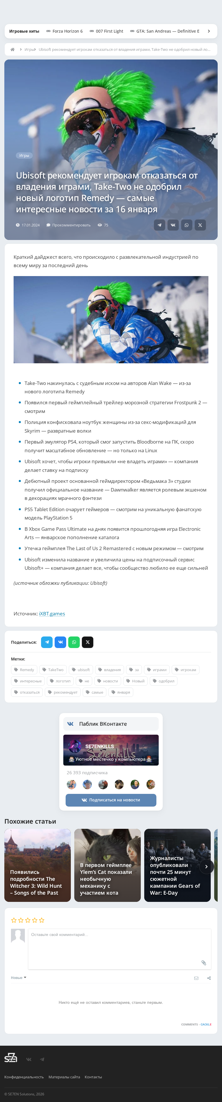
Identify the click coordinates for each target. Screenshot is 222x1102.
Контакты (93, 1076)
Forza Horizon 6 (68, 31)
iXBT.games (52, 613)
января (123, 692)
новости (110, 681)
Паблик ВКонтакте (103, 723)
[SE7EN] (10, 1057)
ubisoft (84, 669)
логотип (63, 681)
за (137, 669)
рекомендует (65, 692)
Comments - (196, 1024)
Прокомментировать (71, 225)
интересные (31, 681)
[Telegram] (159, 225)
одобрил (166, 681)
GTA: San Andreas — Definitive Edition (173, 31)
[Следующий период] (206, 866)
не (87, 681)
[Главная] (13, 49)
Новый (138, 681)
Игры (28, 49)
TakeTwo (56, 669)
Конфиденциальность (24, 1076)
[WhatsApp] (187, 225)
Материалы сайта (64, 1076)
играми (159, 669)
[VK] (173, 225)
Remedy (27, 669)
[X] (200, 225)
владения (112, 669)
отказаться (30, 692)
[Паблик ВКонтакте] (73, 724)
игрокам (188, 669)
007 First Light (109, 31)
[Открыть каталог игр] (206, 31)
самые (97, 692)
